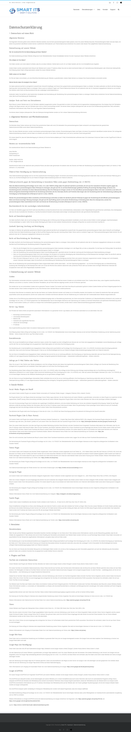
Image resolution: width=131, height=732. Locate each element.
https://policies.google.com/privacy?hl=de (78, 600)
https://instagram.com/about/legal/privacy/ (68, 494)
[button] (118, 9)
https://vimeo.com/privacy (78, 630)
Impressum (70, 725)
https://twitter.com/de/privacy (49, 457)
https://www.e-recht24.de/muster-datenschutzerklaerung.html (31, 705)
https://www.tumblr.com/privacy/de (69, 520)
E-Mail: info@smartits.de (28, 2)
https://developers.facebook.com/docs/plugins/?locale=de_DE (98, 421)
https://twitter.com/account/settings (68, 467)
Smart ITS (63, 725)
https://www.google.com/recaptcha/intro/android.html (24, 701)
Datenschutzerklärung (79, 725)
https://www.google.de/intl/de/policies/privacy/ (80, 667)
